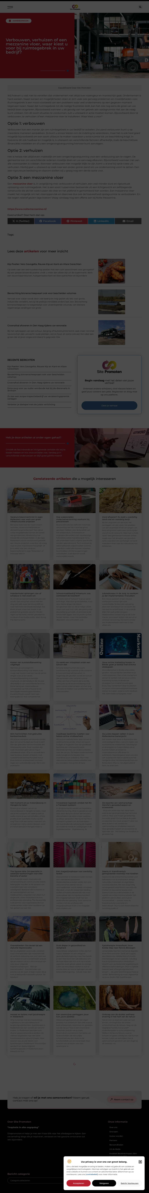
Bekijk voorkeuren (130, 1183)
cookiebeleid (91, 1174)
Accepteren (78, 1183)
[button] (140, 1161)
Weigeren (104, 1183)
